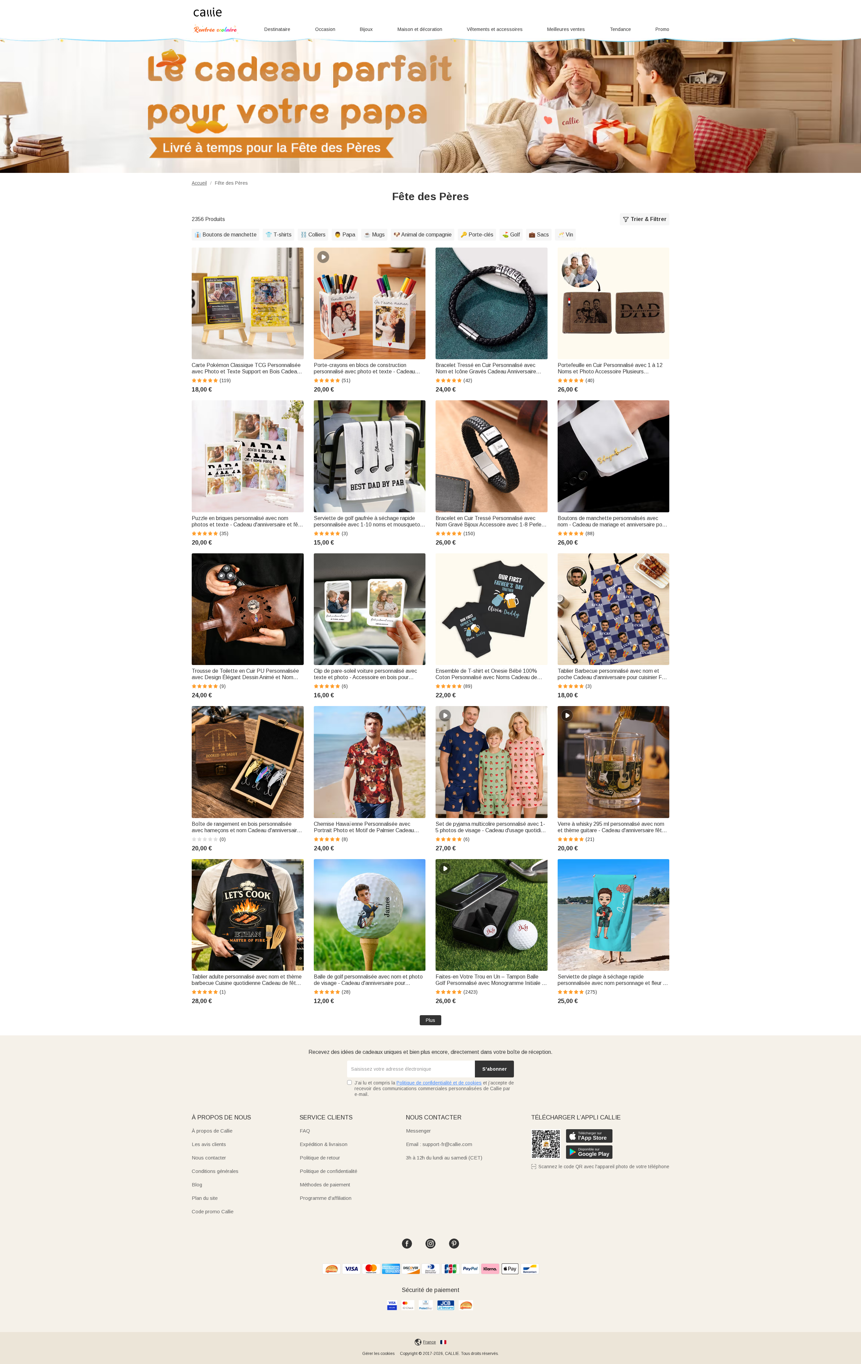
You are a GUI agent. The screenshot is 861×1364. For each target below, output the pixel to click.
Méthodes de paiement (325, 1184)
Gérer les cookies (378, 1353)
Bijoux (366, 29)
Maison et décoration (420, 29)
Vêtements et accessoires (495, 29)
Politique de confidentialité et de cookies (439, 1082)
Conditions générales (215, 1171)
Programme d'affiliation (325, 1198)
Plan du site (205, 1198)
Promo (662, 29)
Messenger (418, 1131)
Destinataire (277, 29)
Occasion (325, 29)
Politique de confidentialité (328, 1171)
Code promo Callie (212, 1211)
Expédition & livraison (323, 1144)
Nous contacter (209, 1157)
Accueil (199, 183)
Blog (197, 1184)
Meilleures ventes (566, 29)
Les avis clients (209, 1144)
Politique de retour (320, 1157)
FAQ (305, 1131)
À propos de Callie (212, 1131)
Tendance (620, 29)
